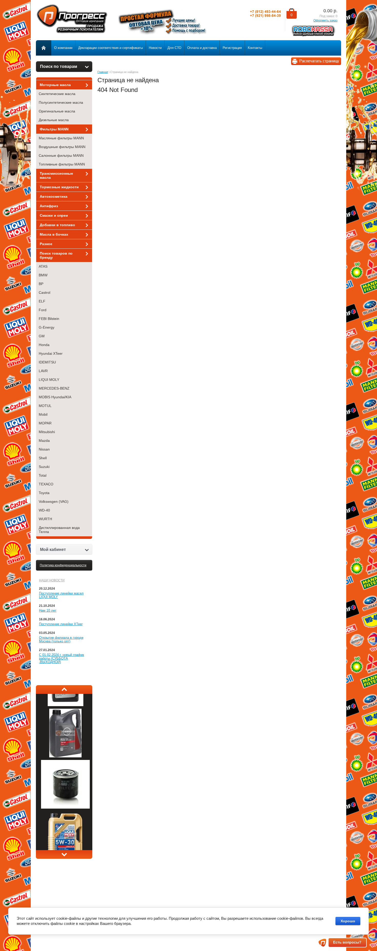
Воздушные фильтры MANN (62, 147)
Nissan (44, 449)
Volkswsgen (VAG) (53, 501)
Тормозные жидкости (59, 187)
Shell (43, 458)
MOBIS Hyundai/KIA (55, 397)
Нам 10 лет (47, 610)
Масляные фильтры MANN (61, 138)
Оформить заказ (325, 20)
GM (42, 336)
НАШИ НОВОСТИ (52, 580)
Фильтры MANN (54, 129)
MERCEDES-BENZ (54, 388)
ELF (42, 301)
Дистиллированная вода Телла (59, 530)
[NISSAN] (65, 765)
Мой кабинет (53, 549)
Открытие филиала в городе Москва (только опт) (61, 639)
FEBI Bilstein (49, 319)
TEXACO (46, 484)
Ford (42, 310)
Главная (102, 72)
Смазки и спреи (54, 215)
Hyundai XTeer (51, 353)
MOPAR (45, 423)
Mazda (44, 440)
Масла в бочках (54, 234)
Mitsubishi (47, 432)
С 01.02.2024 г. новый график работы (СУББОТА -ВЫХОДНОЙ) (61, 658)
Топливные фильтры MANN (62, 164)
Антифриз (49, 206)
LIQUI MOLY (49, 380)
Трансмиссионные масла (56, 175)
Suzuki (44, 467)
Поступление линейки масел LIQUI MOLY (61, 595)
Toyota (44, 493)
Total (42, 475)
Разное (46, 244)
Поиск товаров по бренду (56, 255)
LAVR (43, 371)
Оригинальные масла (57, 111)
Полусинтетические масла (61, 102)
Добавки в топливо (57, 225)
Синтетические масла (57, 94)
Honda (44, 345)
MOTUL (45, 406)
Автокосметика (53, 196)
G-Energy (46, 327)
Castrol (44, 292)
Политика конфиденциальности (63, 565)
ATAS (43, 266)
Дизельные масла (54, 120)
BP (41, 284)
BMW (43, 275)
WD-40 (44, 510)
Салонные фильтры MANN (61, 155)
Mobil (43, 414)
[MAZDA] (65, 714)
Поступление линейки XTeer (61, 624)
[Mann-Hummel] (65, 816)
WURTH (45, 519)
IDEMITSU (47, 362)
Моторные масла (55, 85)
